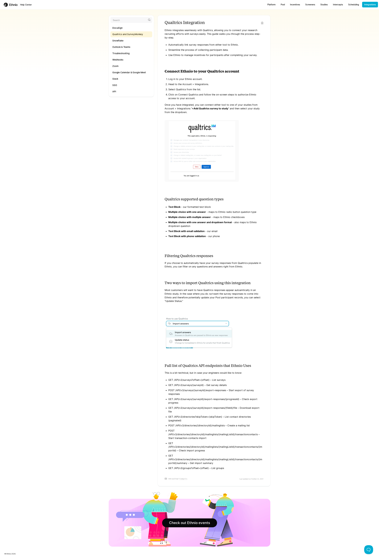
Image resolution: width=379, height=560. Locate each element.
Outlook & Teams (121, 47)
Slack (115, 78)
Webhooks (117, 59)
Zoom (115, 66)
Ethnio (8, 554)
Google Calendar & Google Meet (129, 72)
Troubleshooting (121, 53)
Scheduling (353, 4)
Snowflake (117, 40)
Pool (283, 4)
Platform (271, 4)
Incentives (295, 4)
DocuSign (117, 27)
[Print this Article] (262, 23)
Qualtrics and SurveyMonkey (127, 34)
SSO (114, 85)
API (114, 91)
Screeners (310, 4)
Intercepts (338, 4)
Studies (324, 4)
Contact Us (183, 478)
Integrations (370, 4)
